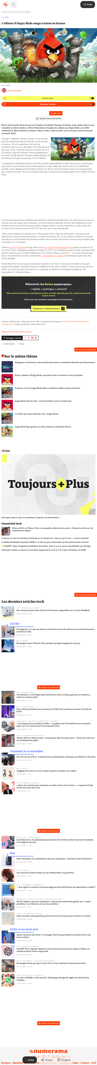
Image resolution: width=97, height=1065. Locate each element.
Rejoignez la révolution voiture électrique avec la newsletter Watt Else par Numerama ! (55, 362)
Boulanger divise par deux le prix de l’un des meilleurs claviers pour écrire (51, 963)
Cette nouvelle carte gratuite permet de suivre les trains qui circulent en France (53, 916)
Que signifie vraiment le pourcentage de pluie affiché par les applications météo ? (56, 887)
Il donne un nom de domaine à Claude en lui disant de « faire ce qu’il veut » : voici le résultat (45, 538)
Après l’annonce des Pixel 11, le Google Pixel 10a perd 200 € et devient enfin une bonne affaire (54, 936)
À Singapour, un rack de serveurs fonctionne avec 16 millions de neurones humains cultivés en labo (55, 630)
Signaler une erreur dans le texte (17, 331)
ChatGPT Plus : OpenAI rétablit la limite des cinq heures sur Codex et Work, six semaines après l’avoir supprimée (53, 950)
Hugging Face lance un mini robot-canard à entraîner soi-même (46, 771)
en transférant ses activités (52, 255)
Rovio (22, 343)
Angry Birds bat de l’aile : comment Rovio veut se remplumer (43, 401)
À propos (5, 1062)
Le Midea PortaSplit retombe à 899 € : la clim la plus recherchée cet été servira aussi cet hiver (45, 542)
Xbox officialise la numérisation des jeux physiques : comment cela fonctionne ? (54, 858)
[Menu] (13, 4)
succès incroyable (17, 247)
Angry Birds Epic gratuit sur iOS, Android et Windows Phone (43, 427)
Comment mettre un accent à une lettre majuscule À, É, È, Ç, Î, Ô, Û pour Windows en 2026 (44, 550)
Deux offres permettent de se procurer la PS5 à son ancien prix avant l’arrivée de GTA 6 (53, 710)
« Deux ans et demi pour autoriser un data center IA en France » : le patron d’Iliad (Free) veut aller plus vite (55, 786)
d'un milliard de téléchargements (57, 247)
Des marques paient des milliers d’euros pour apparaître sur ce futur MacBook (53, 610)
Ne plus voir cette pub (87, 350)
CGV (94, 1062)
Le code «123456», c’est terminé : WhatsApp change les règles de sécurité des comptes (53, 978)
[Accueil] (5, 4)
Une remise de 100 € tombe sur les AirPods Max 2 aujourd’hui (45, 872)
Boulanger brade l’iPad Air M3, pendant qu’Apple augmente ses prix (48, 643)
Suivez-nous (56, 113)
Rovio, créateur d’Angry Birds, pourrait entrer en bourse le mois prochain (49, 375)
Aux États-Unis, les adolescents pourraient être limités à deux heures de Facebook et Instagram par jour (54, 841)
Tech (7, 17)
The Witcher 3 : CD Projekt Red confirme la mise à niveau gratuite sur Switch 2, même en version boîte (53, 696)
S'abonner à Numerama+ (46, 308)
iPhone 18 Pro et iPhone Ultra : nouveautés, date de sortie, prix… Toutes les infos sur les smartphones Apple (52, 529)
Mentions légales (22, 1062)
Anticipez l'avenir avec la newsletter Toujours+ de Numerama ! (31, 517)
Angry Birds (9, 343)
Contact (85, 1062)
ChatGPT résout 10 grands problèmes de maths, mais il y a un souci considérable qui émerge (47, 546)
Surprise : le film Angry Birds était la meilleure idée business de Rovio (47, 388)
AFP (68, 253)
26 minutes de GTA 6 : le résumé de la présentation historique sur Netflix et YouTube (56, 757)
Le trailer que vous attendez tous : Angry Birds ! (37, 414)
